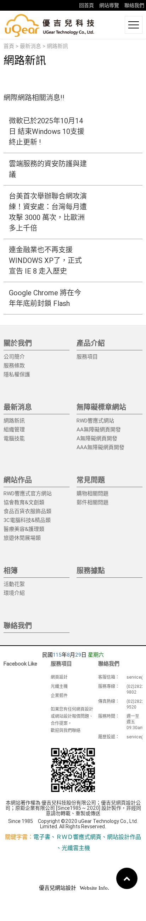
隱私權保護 (17, 374)
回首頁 (86, 5)
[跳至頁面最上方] (126, 878)
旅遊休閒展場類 (22, 537)
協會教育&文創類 (24, 502)
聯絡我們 (134, 5)
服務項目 (87, 356)
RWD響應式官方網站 (28, 493)
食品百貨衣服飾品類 (27, 511)
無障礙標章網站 (101, 407)
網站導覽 (109, 5)
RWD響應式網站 (95, 420)
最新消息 (30, 46)
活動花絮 (14, 584)
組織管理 (14, 429)
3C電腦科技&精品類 (27, 520)
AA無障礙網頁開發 (99, 429)
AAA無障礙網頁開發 (100, 447)
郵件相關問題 (92, 502)
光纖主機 (59, 686)
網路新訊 (14, 420)
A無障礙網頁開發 (97, 438)
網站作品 (18, 479)
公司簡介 (14, 356)
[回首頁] (50, 25)
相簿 (11, 570)
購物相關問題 (92, 493)
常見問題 (91, 479)
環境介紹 (14, 592)
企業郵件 (59, 695)
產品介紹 (91, 343)
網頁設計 (59, 677)
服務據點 (91, 570)
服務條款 (14, 365)
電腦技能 (14, 438)
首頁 (9, 46)
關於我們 (18, 343)
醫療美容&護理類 (24, 529)
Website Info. (94, 888)
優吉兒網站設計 (57, 888)
